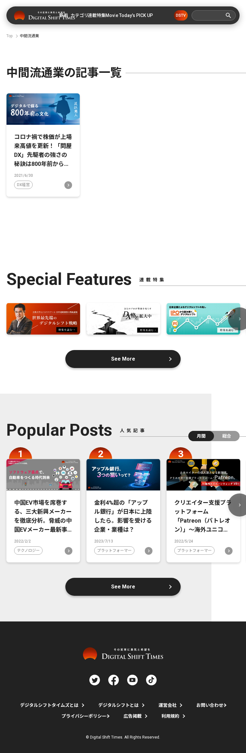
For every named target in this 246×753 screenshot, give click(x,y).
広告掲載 (133, 716)
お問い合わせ (209, 705)
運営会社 (167, 705)
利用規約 (170, 716)
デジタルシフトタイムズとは (49, 705)
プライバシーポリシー (84, 716)
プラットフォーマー (114, 550)
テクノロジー (28, 550)
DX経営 (23, 185)
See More (123, 359)
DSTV (181, 15)
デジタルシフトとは (118, 705)
